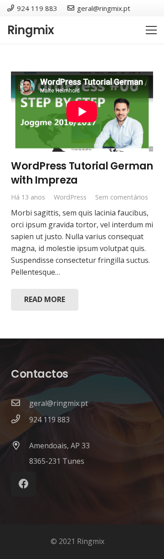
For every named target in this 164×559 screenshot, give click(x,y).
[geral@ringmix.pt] (20, 403)
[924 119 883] (20, 420)
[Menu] (151, 30)
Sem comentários (121, 197)
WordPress (70, 197)
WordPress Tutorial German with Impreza (82, 173)
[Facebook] (23, 484)
